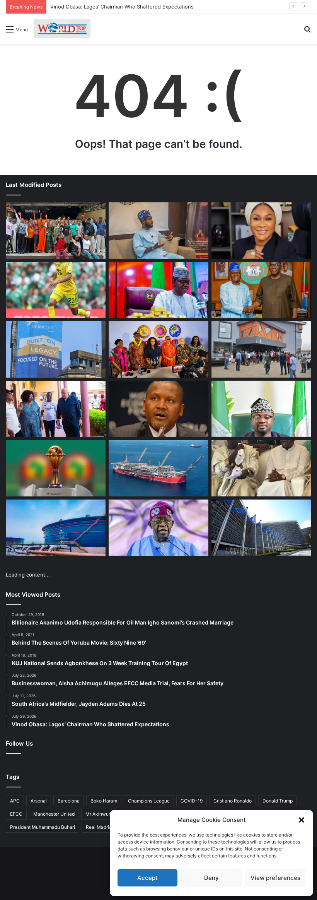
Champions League (149, 801)
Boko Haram (103, 801)
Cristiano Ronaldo (232, 801)
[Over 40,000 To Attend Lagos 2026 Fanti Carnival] (158, 349)
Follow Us (19, 743)
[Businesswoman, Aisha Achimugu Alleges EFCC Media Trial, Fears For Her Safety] (261, 230)
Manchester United (54, 814)
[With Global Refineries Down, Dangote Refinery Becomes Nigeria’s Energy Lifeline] (56, 528)
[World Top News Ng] (62, 28)
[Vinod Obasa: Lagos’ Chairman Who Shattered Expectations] (158, 230)
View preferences (275, 877)
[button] (301, 820)
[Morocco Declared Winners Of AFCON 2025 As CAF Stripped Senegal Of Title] (56, 468)
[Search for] (307, 32)
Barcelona (69, 801)
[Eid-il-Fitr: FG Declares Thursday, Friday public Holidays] (261, 409)
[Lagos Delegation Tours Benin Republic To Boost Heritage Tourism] (56, 409)
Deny (211, 877)
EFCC (16, 814)
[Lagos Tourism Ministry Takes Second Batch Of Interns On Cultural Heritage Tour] (56, 230)
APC (15, 801)
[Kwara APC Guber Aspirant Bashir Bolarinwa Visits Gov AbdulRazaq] (261, 290)
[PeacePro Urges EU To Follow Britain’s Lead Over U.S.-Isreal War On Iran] (261, 528)
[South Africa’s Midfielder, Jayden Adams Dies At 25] (56, 290)
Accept (147, 877)
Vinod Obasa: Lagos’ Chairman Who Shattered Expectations (122, 6)
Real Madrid (99, 827)
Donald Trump (277, 801)
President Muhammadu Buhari (42, 827)
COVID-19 (192, 801)
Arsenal (39, 801)
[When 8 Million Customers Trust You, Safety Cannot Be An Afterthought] (56, 349)
